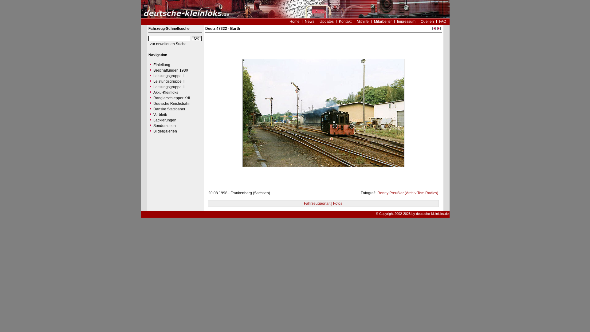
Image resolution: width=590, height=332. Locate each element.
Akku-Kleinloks (165, 92)
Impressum (406, 21)
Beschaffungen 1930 (170, 70)
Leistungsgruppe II (168, 81)
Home (294, 21)
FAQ (442, 21)
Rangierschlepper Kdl (171, 98)
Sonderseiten (164, 126)
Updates (327, 21)
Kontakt (345, 21)
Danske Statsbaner (169, 109)
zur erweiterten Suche (168, 44)
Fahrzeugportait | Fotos (323, 203)
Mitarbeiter (383, 21)
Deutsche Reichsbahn (172, 103)
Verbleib (160, 115)
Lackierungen (164, 120)
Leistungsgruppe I (168, 76)
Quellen (427, 21)
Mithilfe (363, 21)
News (309, 21)
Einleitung (161, 65)
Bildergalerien (165, 131)
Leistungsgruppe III (169, 87)
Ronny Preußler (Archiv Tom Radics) (407, 193)
